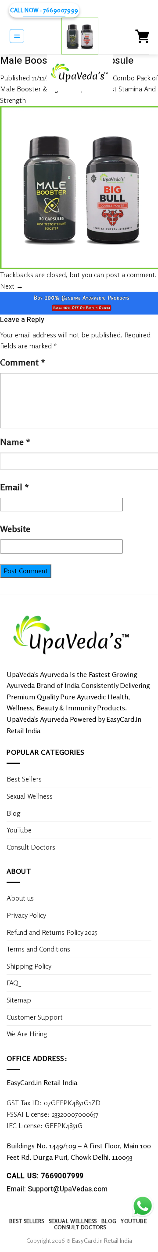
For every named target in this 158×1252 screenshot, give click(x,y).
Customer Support (35, 1017)
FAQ (12, 982)
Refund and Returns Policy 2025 (52, 932)
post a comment (130, 274)
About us (20, 898)
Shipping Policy (30, 966)
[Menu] (17, 36)
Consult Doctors (31, 847)
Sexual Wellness (30, 796)
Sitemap (19, 999)
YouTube (19, 829)
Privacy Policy (26, 915)
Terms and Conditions (38, 948)
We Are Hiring (27, 1033)
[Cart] (142, 36)
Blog (13, 813)
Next (11, 286)
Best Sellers (24, 778)
